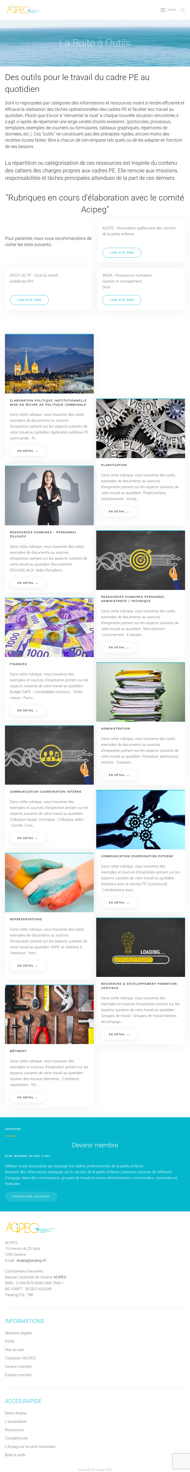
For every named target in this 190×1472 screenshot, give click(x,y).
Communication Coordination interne (46, 791)
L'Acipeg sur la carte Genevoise (30, 1446)
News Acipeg (15, 1413)
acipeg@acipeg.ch (31, 1260)
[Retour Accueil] (23, 10)
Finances (18, 664)
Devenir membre (18, 1366)
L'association (15, 1421)
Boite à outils (15, 1455)
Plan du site (14, 1350)
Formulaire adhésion (31, 1196)
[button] (168, 10)
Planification (114, 465)
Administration (115, 728)
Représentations (26, 919)
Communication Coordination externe (137, 856)
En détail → (28, 450)
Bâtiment (18, 1051)
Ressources (14, 1430)
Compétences (16, 1438)
